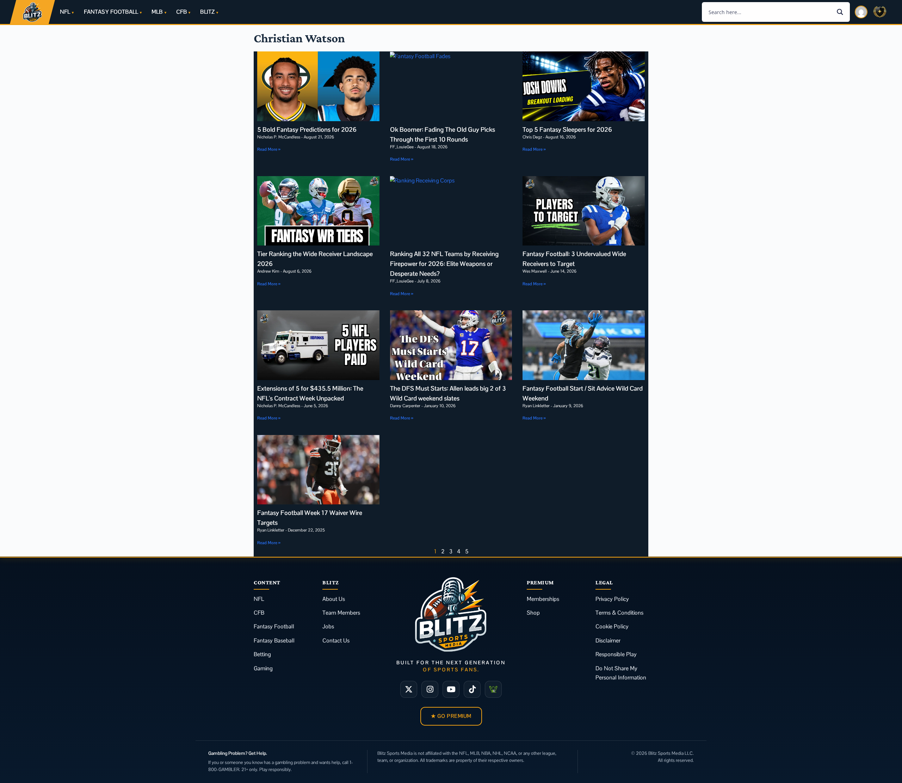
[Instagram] (429, 689)
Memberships (543, 599)
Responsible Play (616, 654)
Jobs (328, 626)
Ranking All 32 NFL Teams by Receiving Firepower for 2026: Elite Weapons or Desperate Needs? (444, 264)
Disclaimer (607, 640)
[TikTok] (472, 689)
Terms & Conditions (619, 612)
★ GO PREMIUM (451, 716)
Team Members (341, 612)
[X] (408, 689)
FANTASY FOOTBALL (111, 11)
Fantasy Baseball (274, 640)
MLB (157, 11)
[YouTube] (451, 689)
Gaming (263, 668)
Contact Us (336, 640)
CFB (181, 11)
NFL (65, 11)
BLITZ (207, 11)
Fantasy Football (274, 626)
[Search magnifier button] (840, 12)
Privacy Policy (612, 599)
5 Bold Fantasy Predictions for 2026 (307, 129)
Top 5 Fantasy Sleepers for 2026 (567, 129)
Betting (262, 654)
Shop (533, 612)
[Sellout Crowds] (493, 689)
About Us (333, 599)
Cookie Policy (612, 626)
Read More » (268, 149)
